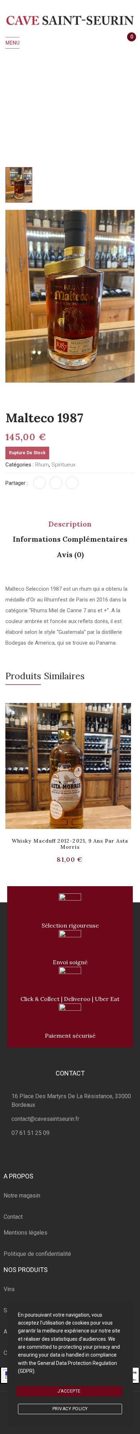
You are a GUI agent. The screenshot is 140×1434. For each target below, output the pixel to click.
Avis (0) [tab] (70, 554)
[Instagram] (78, 1157)
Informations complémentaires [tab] (70, 539)
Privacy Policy (70, 1408)
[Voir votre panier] (128, 43)
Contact (13, 1216)
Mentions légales (25, 1232)
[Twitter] (56, 483)
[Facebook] (39, 483)
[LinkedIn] (72, 483)
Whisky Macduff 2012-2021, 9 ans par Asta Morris (70, 844)
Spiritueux (50, 96)
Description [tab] (70, 523)
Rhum (78, 96)
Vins (9, 1289)
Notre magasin (22, 1195)
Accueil (18, 96)
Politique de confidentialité (37, 1253)
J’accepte (69, 1391)
